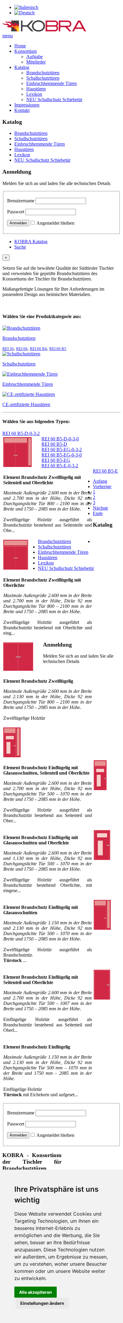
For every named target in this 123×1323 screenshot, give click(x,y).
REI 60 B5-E (105, 471)
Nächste (100, 508)
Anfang (100, 481)
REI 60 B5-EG (55, 460)
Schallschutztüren (42, 78)
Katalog (21, 67)
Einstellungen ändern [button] (42, 1303)
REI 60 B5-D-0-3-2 (21, 433)
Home (20, 45)
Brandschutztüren (42, 72)
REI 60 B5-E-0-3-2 (59, 465)
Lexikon (34, 94)
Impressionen (26, 104)
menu (7, 35)
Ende (98, 513)
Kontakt (22, 110)
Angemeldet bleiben (55, 223)
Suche (20, 246)
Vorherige (102, 486)
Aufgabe (34, 56)
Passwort (15, 211)
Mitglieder (36, 61)
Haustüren (36, 88)
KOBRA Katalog (30, 241)
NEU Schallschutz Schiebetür (54, 99)
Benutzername (20, 200)
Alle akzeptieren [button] (35, 1292)
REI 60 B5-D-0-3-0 (60, 438)
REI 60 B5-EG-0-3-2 (61, 449)
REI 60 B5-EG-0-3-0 (61, 454)
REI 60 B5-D (54, 444)
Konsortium (25, 51)
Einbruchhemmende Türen (51, 83)
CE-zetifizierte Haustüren (26, 404)
